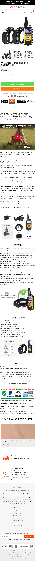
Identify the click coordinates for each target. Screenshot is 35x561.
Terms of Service (17, 520)
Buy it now (17, 89)
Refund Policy (17, 515)
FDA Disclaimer (17, 525)
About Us (17, 510)
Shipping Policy (17, 513)
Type (2, 74)
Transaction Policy (17, 523)
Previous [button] (3, 55)
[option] (17, 31)
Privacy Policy (17, 518)
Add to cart (17, 84)
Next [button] (32, 55)
